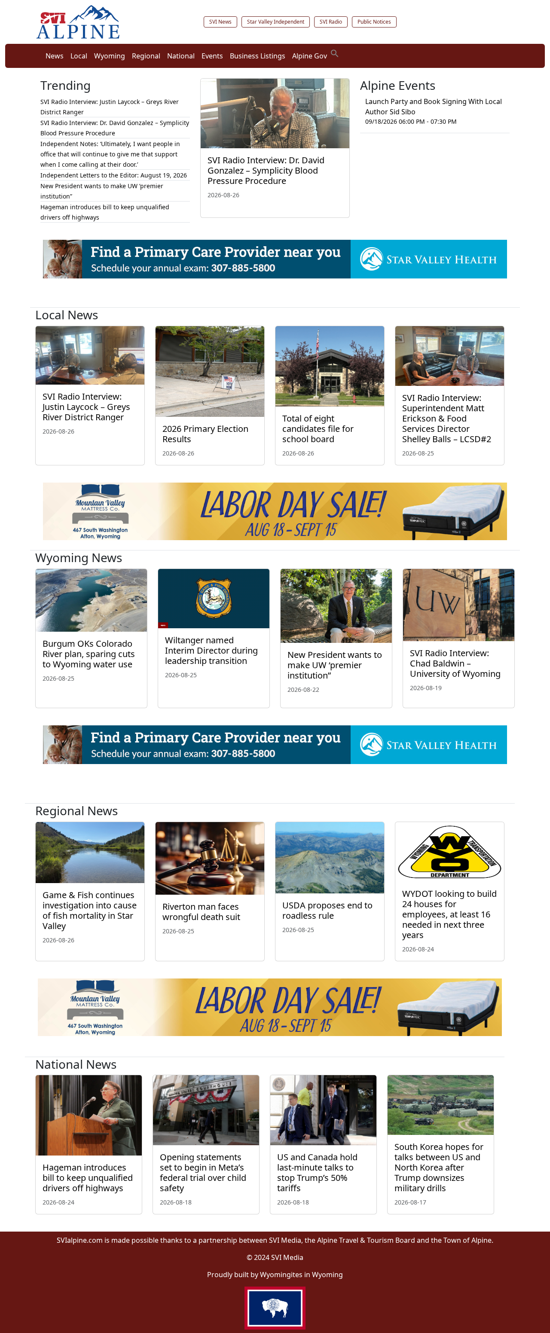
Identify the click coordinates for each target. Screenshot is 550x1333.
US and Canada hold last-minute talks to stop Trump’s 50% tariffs (317, 1172)
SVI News (220, 21)
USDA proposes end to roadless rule (327, 910)
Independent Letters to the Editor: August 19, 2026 (113, 175)
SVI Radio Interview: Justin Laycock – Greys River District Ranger (86, 407)
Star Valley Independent (275, 21)
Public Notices (374, 21)
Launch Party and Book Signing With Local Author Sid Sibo (433, 106)
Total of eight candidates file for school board (318, 429)
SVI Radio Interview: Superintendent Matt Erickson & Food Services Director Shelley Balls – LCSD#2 (446, 418)
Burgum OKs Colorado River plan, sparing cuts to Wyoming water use (89, 654)
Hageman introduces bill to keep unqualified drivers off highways (88, 1178)
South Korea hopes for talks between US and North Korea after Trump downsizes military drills (438, 1167)
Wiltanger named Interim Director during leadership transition (211, 650)
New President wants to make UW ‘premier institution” (334, 665)
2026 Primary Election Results (205, 434)
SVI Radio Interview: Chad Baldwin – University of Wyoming (455, 663)
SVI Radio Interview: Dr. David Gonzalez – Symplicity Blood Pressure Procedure (266, 170)
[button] (334, 52)
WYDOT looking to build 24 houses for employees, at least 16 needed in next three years (449, 914)
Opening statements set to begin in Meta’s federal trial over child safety (203, 1172)
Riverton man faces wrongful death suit (202, 912)
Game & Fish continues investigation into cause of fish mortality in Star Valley (90, 910)
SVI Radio (331, 21)
